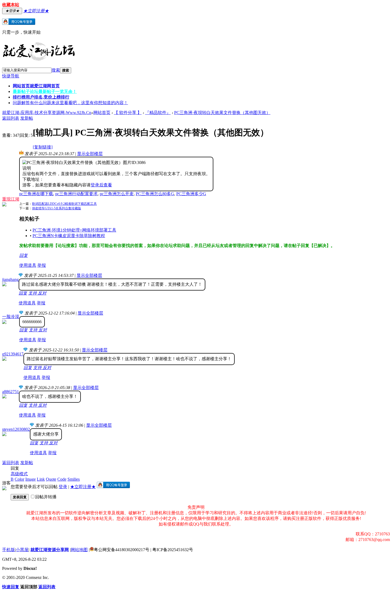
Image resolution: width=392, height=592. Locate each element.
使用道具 (27, 265)
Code (61, 479)
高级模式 (19, 474)
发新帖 (26, 118)
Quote (51, 479)
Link (41, 479)
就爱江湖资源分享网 (49, 549)
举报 (41, 265)
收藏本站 (10, 4)
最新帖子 (45, 91)
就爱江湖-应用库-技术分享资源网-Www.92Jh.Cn (46, 112)
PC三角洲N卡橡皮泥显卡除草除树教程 (69, 235)
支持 (33, 293)
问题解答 (70, 102)
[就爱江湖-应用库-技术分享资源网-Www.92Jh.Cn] (38, 59)
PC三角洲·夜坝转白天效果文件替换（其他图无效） (222, 112)
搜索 (55, 70)
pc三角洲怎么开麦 (117, 193)
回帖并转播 (46, 497)
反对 (42, 293)
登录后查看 (101, 185)
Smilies (73, 479)
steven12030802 (16, 429)
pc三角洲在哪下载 (36, 193)
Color (19, 479)
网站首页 (36, 86)
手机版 (8, 549)
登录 (63, 486)
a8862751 (10, 391)
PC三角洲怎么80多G (155, 193)
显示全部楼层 (90, 153)
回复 (23, 255)
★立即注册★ (83, 486)
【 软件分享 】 (128, 112)
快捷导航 (10, 76)
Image (30, 479)
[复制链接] (43, 147)
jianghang (10, 279)
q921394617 (12, 354)
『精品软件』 (158, 112)
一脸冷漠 (10, 316)
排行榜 (41, 97)
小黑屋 (22, 549)
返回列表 (10, 118)
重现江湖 (10, 199)
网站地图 (79, 549)
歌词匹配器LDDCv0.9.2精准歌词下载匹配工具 (64, 204)
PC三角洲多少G (191, 193)
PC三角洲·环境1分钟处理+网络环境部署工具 (74, 230)
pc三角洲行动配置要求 (76, 193)
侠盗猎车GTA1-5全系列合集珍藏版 (56, 208)
